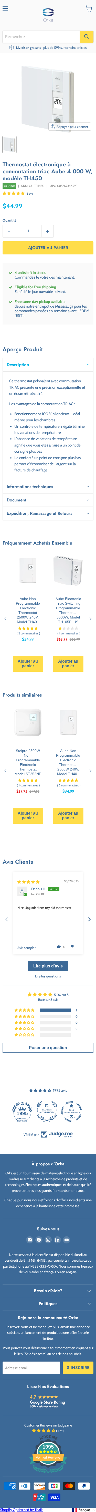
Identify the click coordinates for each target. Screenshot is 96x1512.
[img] (28, 882)
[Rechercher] (86, 37)
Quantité (9, 220)
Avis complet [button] (26, 948)
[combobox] (41, 37)
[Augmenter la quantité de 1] (47, 231)
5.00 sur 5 (61, 995)
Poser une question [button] (48, 1047)
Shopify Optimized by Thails (21, 1509)
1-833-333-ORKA (43, 1266)
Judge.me (65, 1425)
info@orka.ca (77, 1260)
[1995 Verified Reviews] (48, 1474)
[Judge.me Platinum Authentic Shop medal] (23, 1111)
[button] (14, 193)
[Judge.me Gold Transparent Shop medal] (48, 1111)
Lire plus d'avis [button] (48, 966)
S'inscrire (78, 1368)
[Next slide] (89, 919)
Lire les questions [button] (48, 976)
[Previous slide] (7, 919)
